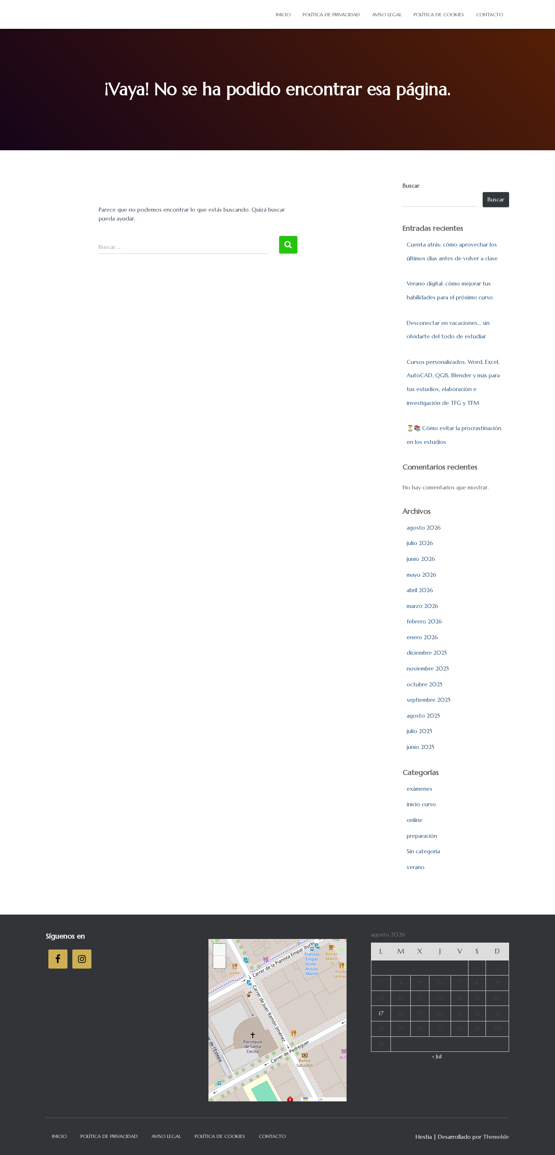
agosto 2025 (423, 715)
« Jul (437, 1056)
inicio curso (421, 804)
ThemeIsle (496, 1136)
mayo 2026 (421, 574)
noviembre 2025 (428, 668)
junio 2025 (420, 747)
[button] (219, 950)
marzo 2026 (422, 606)
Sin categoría (423, 851)
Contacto (489, 14)
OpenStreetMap (334, 1099)
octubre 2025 (424, 684)
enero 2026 (422, 637)
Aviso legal (386, 14)
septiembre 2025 (429, 699)
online (415, 820)
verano (416, 867)
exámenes (419, 788)
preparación (422, 835)
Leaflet (313, 1099)
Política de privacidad (331, 14)
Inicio (283, 14)
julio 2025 (419, 731)
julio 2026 (420, 543)
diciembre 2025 (427, 652)
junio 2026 (421, 558)
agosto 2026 (424, 527)
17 (381, 1013)
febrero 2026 (424, 621)
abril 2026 (420, 590)
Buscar (411, 185)
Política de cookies (439, 14)
